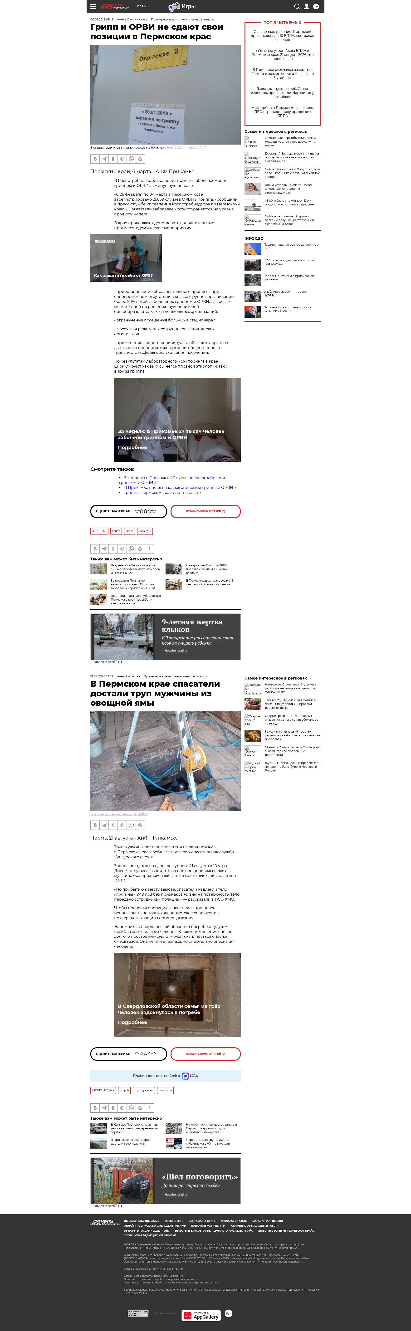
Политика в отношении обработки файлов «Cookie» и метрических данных (171, 1282)
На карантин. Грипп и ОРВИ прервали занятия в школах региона (207, 569)
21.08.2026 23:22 (101, 676)
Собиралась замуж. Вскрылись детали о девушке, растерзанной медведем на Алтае (289, 220)
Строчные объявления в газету (254, 1225)
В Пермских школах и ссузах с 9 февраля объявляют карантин (209, 582)
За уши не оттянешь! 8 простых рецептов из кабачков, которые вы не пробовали (292, 735)
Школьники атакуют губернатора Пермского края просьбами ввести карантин (136, 599)
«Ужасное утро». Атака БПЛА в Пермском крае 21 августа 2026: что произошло (282, 55)
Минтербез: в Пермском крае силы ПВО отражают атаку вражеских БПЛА (282, 112)
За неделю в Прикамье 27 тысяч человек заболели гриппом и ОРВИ (171, 434)
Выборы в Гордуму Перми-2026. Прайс (286, 1230)
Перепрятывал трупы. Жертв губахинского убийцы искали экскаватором (208, 1143)
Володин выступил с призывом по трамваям (289, 277)
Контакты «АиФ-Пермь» (208, 1225)
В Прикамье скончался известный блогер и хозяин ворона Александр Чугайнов (282, 74)
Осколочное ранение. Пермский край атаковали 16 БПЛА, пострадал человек (282, 36)
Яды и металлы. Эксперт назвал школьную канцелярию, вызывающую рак (288, 188)
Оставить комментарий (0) (205, 511)
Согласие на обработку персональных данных (153, 1276)
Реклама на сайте (202, 1221)
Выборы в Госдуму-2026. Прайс (147, 1230)
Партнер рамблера (165, 1313)
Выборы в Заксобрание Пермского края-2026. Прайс (214, 1230)
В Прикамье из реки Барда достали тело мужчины (131, 1141)
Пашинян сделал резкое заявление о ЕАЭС (291, 246)
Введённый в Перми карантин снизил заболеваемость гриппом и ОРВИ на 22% (135, 569)
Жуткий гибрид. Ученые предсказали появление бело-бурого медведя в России (292, 766)
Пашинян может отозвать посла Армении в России (287, 309)
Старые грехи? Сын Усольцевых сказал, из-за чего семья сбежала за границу (291, 719)
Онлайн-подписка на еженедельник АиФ (155, 1225)
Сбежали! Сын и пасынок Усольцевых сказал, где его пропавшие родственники (293, 751)
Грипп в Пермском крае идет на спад (161, 492)
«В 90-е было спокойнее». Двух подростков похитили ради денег (290, 202)
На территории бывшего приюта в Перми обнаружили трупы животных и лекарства (211, 1128)
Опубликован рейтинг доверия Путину (287, 293)
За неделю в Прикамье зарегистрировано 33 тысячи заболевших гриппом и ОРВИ (133, 584)
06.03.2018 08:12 (101, 19)
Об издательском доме (141, 1221)
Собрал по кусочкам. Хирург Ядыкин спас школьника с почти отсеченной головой (292, 173)
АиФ (203, 147)
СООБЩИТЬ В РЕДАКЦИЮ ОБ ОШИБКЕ (150, 1235)
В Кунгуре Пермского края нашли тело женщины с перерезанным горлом (136, 1128)
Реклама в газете (234, 1221)
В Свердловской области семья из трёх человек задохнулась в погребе (169, 1009)
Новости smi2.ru (106, 662)
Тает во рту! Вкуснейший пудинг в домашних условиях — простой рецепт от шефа (290, 703)
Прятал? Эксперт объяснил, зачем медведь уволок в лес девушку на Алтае (290, 141)
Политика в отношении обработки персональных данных (160, 1279)
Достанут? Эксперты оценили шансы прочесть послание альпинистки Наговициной (292, 157)
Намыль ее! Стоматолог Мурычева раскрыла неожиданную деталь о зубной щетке (290, 688)
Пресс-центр (174, 1221)
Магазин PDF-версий (267, 1221)
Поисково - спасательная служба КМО (119, 814)
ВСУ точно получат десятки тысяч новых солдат (289, 262)
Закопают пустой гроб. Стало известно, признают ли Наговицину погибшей (282, 93)
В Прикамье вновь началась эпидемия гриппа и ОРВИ (178, 487)
